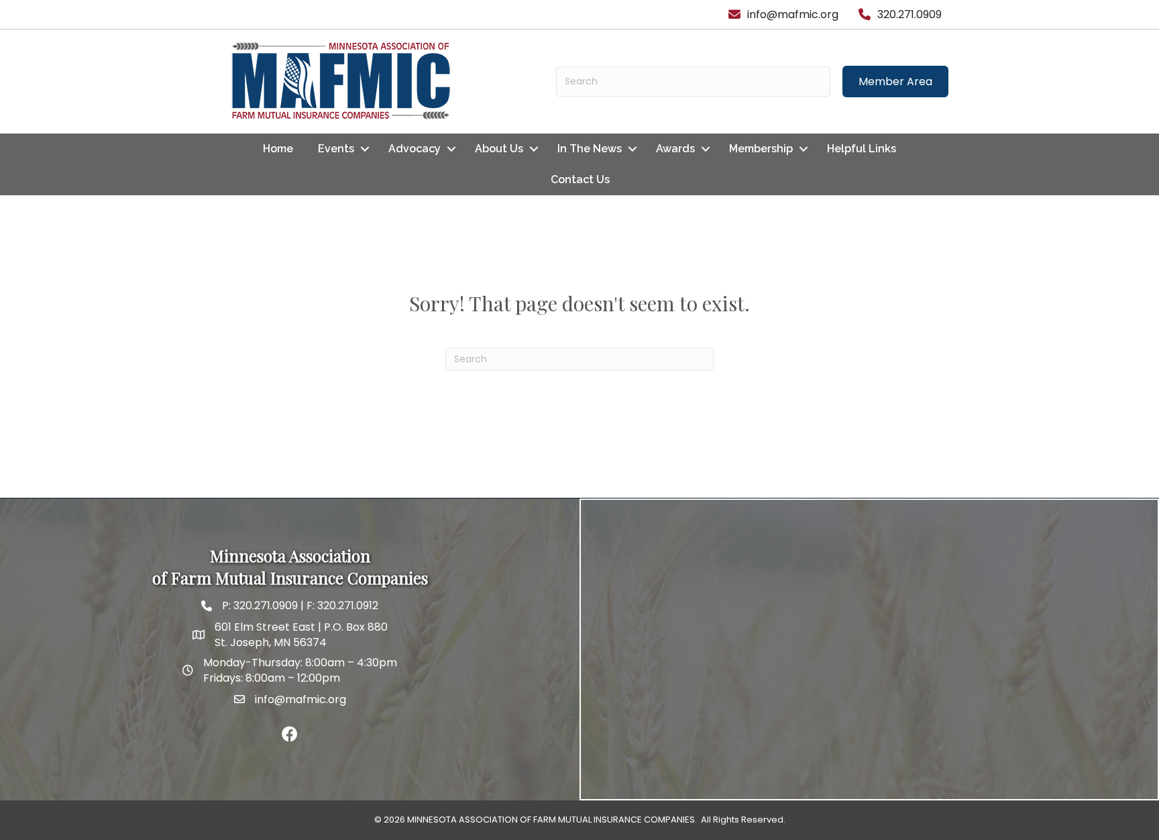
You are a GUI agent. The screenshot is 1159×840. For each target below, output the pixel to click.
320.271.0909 (264, 605)
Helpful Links (861, 148)
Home (278, 148)
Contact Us (580, 179)
